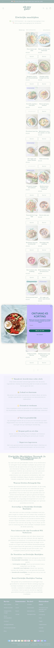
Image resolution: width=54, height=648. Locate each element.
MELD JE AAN (40, 330)
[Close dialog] (51, 306)
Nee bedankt (40, 334)
